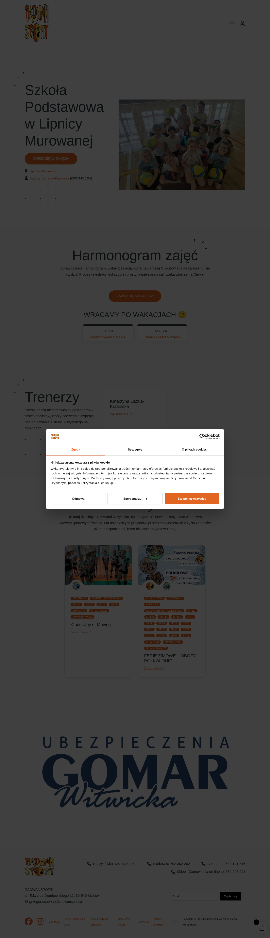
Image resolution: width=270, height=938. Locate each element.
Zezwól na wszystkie (192, 498)
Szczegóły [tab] (135, 449)
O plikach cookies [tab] (194, 449)
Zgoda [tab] (75, 449)
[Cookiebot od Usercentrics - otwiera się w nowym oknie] (202, 436)
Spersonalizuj (132, 498)
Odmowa (78, 498)
